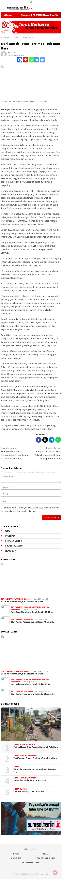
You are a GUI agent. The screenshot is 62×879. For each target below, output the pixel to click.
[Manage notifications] (55, 872)
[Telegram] (36, 59)
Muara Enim (18, 599)
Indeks (16, 854)
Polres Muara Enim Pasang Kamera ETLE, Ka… (35, 747)
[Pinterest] (25, 59)
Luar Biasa (10, 536)
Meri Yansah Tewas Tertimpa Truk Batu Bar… (35, 758)
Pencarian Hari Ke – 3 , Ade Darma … (31, 780)
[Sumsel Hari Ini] (20, 7)
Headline (27, 607)
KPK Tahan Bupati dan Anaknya (28, 791)
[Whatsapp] (31, 59)
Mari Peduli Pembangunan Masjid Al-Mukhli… (33, 622)
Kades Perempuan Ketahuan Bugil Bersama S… (34, 770)
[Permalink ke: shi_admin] (4, 53)
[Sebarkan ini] (39, 440)
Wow (7, 531)
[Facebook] (19, 59)
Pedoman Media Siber (46, 858)
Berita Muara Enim (13, 541)
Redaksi (45, 854)
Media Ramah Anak (30, 862)
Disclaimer (16, 858)
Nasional (27, 599)
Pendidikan (15, 610)
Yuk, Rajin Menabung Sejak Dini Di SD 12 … (32, 612)
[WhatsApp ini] (58, 440)
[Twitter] (42, 59)
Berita (3, 599)
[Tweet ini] (45, 440)
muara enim (10, 551)
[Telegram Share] (52, 440)
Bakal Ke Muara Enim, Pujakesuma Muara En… (23, 601)
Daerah (10, 599)
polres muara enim (14, 546)
